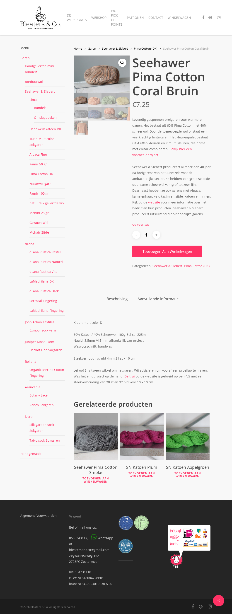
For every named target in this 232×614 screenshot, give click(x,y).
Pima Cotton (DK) (145, 48)
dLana (29, 244)
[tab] (117, 299)
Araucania (32, 387)
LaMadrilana (46, 310)
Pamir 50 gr (38, 164)
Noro (28, 416)
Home (78, 48)
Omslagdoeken (45, 117)
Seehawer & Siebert (40, 91)
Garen (25, 58)
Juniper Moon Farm (39, 342)
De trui (130, 376)
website (154, 202)
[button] (122, 63)
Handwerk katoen (45, 129)
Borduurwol (34, 82)
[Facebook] (125, 532)
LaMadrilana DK (41, 281)
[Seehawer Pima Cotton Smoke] (96, 436)
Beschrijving (117, 298)
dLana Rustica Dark (44, 291)
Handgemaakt (30, 454)
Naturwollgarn (40, 183)
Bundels (40, 108)
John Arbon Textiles (39, 322)
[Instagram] (125, 555)
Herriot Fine (45, 350)
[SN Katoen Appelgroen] (188, 436)
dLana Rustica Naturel (46, 262)
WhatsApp (105, 538)
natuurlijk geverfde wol (47, 203)
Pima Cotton (41, 174)
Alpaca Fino (38, 154)
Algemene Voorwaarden (38, 515)
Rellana (30, 361)
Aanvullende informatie (158, 298)
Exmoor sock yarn (42, 330)
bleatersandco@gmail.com (89, 550)
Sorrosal (43, 301)
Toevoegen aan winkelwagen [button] (95, 480)
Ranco (41, 405)
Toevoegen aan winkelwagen (167, 251)
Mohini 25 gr (39, 213)
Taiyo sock (44, 440)
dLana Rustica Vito (43, 271)
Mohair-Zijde (39, 232)
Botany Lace (38, 395)
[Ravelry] (141, 532)
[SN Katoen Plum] (142, 436)
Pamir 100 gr (39, 193)
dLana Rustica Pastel (45, 252)
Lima (33, 99)
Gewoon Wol (38, 222)
